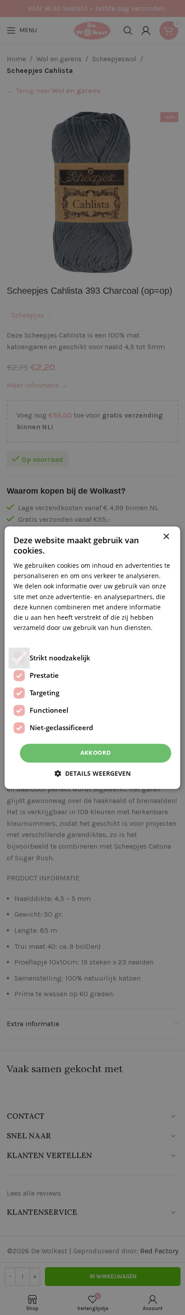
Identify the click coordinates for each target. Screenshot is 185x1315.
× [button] (166, 536)
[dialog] (92, 657)
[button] (92, 773)
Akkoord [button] (95, 752)
